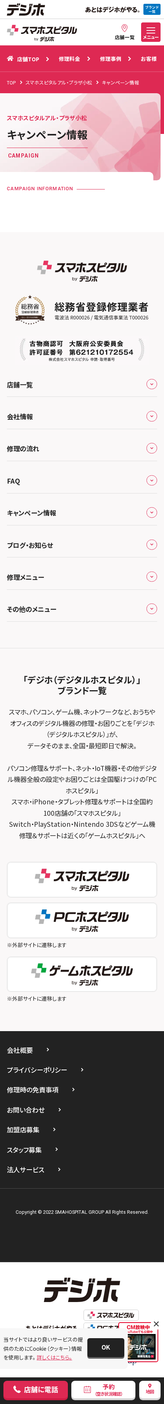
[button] (105, 1347)
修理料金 (69, 58)
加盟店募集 (23, 1129)
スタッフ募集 (24, 1149)
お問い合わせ (26, 1109)
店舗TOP (28, 59)
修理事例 (110, 58)
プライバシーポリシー (37, 1069)
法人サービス (25, 1169)
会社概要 (20, 1050)
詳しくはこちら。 (54, 1357)
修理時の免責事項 (32, 1089)
